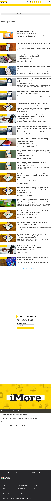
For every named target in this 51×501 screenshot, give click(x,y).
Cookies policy (4, 485)
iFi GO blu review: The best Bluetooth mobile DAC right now (17, 422)
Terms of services (29, 329)
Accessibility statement (22, 485)
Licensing (3, 488)
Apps (1, 17)
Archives (32, 268)
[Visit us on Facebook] (30, 2)
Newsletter (3, 491)
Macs (11, 5)
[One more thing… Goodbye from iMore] (25, 398)
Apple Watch (21, 5)
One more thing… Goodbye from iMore (12, 410)
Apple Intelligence (19, 13)
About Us (37, 5)
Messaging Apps (15, 17)
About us (35, 488)
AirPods (28, 5)
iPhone (6, 5)
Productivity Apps (7, 17)
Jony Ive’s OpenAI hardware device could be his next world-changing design (21, 425)
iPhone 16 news (40, 13)
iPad (15, 5)
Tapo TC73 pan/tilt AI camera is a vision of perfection (15, 414)
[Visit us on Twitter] (32, 2)
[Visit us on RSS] (38, 2)
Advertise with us (21, 491)
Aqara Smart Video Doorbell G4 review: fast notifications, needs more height (20, 418)
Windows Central (5, 493)
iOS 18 (10, 13)
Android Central (37, 491)
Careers (35, 485)
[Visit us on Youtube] (34, 2)
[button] (48, 1)
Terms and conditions (6, 483)
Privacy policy (36, 483)
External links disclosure (22, 488)
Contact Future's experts (22, 483)
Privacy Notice (30, 330)
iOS (32, 5)
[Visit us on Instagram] (36, 2)
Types (42, 5)
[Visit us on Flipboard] (40, 2)
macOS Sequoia (30, 13)
